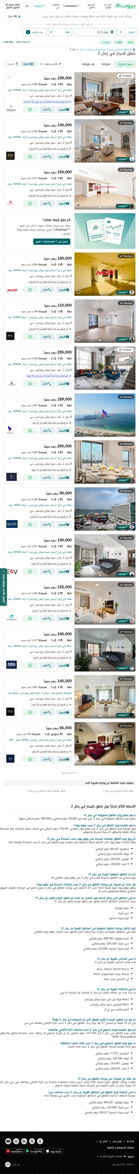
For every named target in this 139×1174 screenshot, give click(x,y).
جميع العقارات (125, 64)
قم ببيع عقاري (91, 6)
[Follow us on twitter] (32, 1141)
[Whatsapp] (30, 109)
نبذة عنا (130, 1141)
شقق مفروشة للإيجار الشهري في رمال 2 (45, 791)
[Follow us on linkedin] (24, 1141)
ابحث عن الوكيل (107, 6)
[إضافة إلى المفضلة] (78, 111)
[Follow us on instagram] (16, 1141)
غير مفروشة (88, 64)
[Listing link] (69, 94)
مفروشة (106, 64)
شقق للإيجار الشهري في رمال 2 (118, 791)
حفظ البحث (8, 42)
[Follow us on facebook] (40, 1141)
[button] (127, 32)
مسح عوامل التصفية (23, 41)
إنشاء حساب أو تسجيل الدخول (13, 6)
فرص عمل (117, 1141)
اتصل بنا (103, 1141)
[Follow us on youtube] (8, 1141)
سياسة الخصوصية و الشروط (120, 1147)
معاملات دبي (56, 6)
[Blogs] (39, 6)
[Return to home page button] (125, 6)
